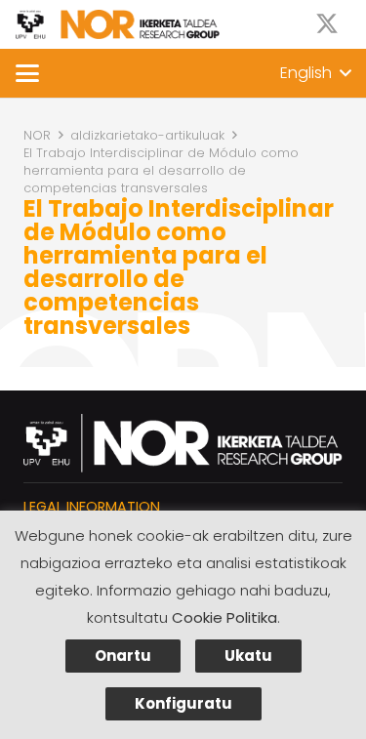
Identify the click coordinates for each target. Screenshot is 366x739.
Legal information (91, 506)
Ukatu (248, 655)
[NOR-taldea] (118, 24)
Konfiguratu (183, 703)
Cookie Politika (224, 617)
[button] (27, 73)
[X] (327, 24)
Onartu (123, 655)
